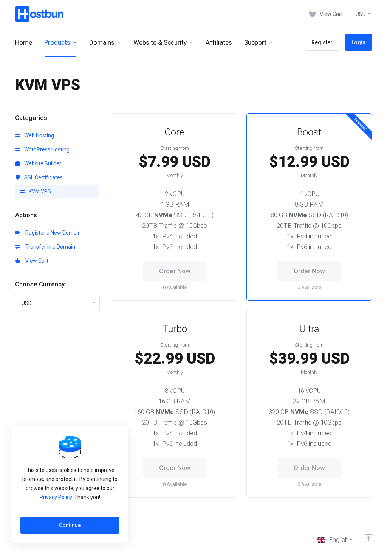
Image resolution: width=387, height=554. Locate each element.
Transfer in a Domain (49, 247)
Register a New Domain (52, 233)
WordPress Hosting (46, 149)
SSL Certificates (43, 177)
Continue (70, 525)
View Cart (35, 261)
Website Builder (42, 163)
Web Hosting (38, 135)
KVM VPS (39, 191)
